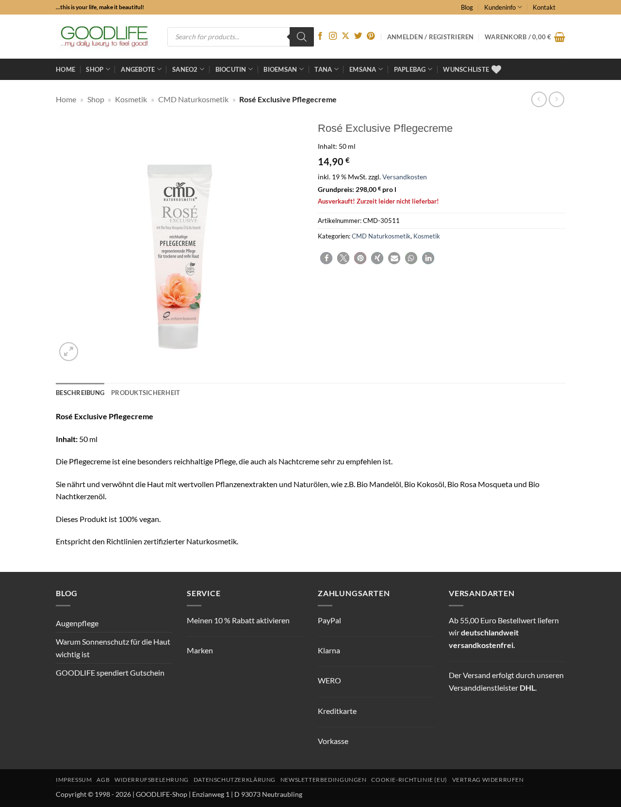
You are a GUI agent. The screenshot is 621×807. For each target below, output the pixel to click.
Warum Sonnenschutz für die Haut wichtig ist (113, 648)
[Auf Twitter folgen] (358, 36)
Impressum (74, 779)
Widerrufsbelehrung (151, 779)
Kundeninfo (500, 7)
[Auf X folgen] (345, 36)
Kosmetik (131, 99)
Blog (467, 7)
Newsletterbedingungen (323, 779)
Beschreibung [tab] (80, 392)
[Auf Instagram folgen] (333, 36)
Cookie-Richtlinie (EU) (409, 779)
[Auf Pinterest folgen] (371, 36)
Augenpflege (77, 623)
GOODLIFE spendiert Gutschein (110, 672)
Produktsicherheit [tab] (145, 392)
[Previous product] (556, 99)
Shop (94, 69)
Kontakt (544, 7)
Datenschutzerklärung (235, 779)
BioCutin (230, 69)
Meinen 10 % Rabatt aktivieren (238, 620)
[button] (525, 36)
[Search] (302, 37)
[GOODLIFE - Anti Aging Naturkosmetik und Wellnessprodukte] (104, 36)
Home (65, 69)
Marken (200, 650)
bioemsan (280, 69)
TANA (323, 69)
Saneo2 (185, 69)
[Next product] (538, 99)
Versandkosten (404, 177)
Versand (476, 675)
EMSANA (362, 69)
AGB (103, 779)
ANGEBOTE (138, 69)
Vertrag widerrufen (488, 779)
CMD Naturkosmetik (193, 99)
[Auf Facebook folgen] (320, 36)
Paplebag (410, 69)
